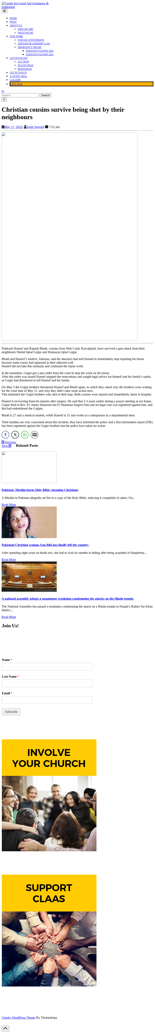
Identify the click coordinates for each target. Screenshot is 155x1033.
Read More (9, 505)
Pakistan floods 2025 (39, 54)
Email (7, 693)
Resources (25, 69)
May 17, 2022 (13, 127)
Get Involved (18, 58)
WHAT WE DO (25, 32)
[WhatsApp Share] (25, 435)
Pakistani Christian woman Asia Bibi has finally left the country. (45, 545)
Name (7, 659)
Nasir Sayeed (35, 127)
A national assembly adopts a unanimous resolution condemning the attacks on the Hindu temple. (68, 598)
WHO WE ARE (25, 29)
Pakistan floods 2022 (39, 51)
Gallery (15, 79)
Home (13, 18)
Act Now (23, 61)
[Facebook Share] (5, 435)
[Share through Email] (34, 435)
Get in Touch (18, 72)
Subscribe (11, 711)
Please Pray (26, 65)
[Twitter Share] (15, 435)
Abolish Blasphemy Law (34, 43)
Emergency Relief (30, 47)
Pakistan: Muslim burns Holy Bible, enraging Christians (40, 490)
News (13, 22)
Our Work (16, 36)
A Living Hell (18, 76)
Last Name (10, 676)
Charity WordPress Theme (18, 1017)
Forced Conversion (31, 40)
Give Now (16, 84)
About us (16, 25)
